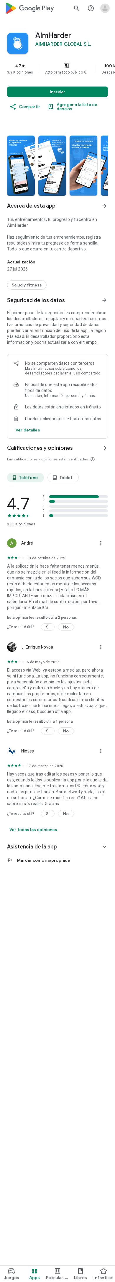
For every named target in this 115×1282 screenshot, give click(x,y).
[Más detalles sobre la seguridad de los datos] (27, 430)
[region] (57, 68)
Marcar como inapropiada (38, 860)
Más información (39, 368)
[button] (86, 72)
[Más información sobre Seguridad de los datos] (104, 300)
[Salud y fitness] (27, 285)
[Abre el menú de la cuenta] (105, 8)
